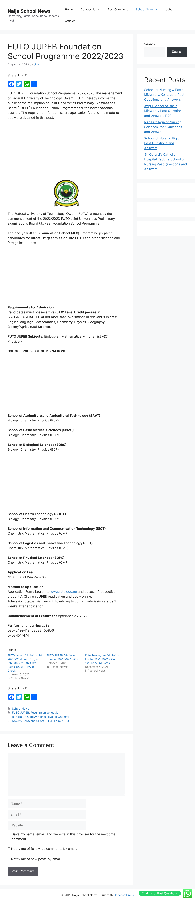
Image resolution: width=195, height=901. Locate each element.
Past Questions (118, 9)
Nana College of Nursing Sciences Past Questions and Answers (163, 127)
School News (144, 9)
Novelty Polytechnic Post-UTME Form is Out (40, 721)
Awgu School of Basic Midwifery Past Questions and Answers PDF (163, 111)
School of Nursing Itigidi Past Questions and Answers (162, 143)
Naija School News (29, 11)
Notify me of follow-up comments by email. (44, 849)
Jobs (169, 9)
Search (149, 44)
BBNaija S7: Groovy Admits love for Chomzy (40, 716)
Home (69, 9)
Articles (70, 21)
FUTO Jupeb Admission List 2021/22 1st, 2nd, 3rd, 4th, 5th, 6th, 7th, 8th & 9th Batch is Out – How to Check (25, 663)
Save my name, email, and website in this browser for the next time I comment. (64, 836)
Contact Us (88, 9)
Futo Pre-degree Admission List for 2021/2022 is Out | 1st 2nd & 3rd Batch (102, 659)
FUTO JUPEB (20, 712)
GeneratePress (124, 895)
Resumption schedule (44, 712)
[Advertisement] (66, 151)
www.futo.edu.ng (63, 591)
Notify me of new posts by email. (36, 859)
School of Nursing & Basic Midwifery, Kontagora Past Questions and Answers (164, 94)
